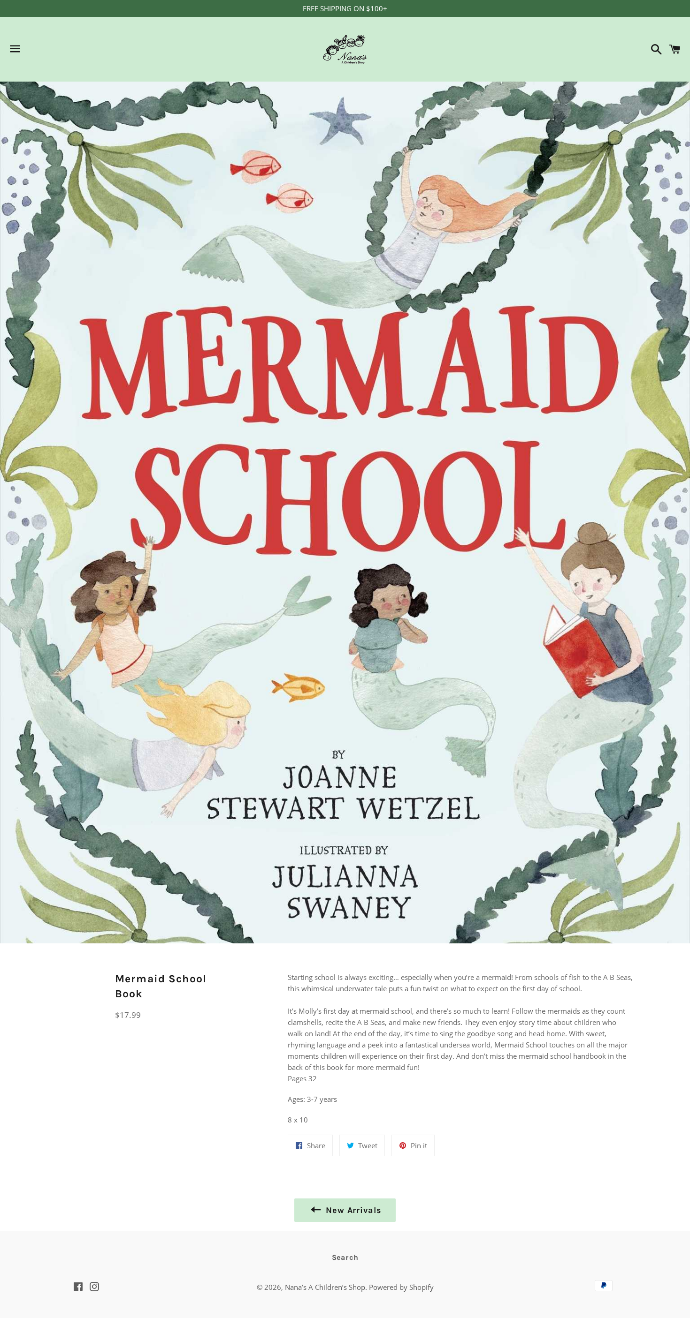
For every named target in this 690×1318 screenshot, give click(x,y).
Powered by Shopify (401, 1287)
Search (345, 1257)
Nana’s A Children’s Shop (325, 1287)
